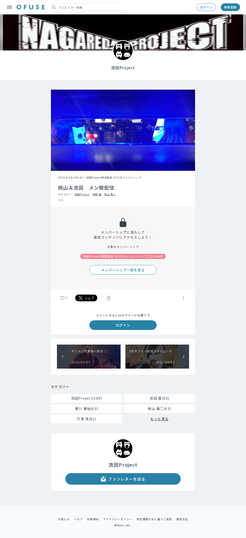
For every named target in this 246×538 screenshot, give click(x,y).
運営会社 (182, 519)
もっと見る (159, 418)
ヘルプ (78, 519)
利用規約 (93, 519)
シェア (89, 298)
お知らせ (64, 519)
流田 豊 (96, 194)
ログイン (206, 7)
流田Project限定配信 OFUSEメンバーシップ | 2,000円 (123, 256)
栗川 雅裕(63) (86, 408)
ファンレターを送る (127, 479)
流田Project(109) (86, 398)
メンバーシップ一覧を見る (123, 269)
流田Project (82, 194)
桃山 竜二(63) (159, 408)
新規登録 (230, 7)
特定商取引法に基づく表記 (154, 519)
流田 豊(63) (159, 398)
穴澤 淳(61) (86, 418)
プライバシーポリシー (118, 519)
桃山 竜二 (110, 194)
